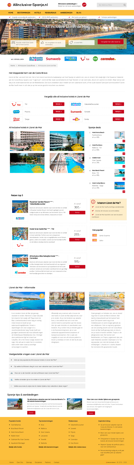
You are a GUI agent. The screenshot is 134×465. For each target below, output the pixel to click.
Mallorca (44, 428)
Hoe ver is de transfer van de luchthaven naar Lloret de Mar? (35, 373)
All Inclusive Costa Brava (26, 65)
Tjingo (73, 436)
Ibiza (42, 425)
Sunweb (73, 428)
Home (13, 65)
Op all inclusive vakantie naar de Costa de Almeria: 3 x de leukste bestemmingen (111, 427)
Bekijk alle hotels (15, 447)
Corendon (74, 439)
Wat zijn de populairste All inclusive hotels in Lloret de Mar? (34, 360)
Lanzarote (44, 436)
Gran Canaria (45, 432)
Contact (56, 462)
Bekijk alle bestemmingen (48, 447)
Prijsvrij (73, 432)
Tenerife (43, 439)
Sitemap (29, 462)
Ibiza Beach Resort (17, 428)
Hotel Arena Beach (17, 432)
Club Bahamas (16, 425)
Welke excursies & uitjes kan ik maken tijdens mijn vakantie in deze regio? (39, 386)
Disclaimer (38, 462)
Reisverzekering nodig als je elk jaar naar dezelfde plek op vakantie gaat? (112, 452)
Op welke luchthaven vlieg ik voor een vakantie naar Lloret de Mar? (37, 366)
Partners (48, 462)
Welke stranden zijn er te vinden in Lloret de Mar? (30, 379)
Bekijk (31, 413)
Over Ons (20, 462)
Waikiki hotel (15, 436)
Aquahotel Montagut (18, 443)
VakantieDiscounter (77, 425)
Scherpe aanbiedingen (109, 17)
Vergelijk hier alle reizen (110, 42)
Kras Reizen (74, 443)
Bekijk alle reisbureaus (77, 447)
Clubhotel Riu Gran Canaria (20, 439)
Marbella (44, 443)
